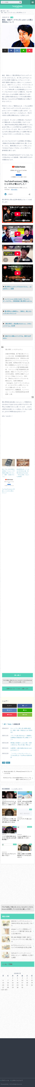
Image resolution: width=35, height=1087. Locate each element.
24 (22, 985)
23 (17, 985)
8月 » (6, 989)
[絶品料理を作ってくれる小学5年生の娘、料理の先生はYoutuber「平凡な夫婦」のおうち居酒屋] (23, 462)
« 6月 (2, 989)
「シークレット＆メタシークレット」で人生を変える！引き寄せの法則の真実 (21, 755)
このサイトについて (17, 1080)
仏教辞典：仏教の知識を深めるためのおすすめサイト (21, 749)
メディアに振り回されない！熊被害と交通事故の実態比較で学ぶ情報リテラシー (21, 737)
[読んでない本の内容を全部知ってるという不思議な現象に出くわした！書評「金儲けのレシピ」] (8, 462)
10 (22, 980)
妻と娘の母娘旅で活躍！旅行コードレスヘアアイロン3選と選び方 (21, 939)
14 (8, 983)
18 (27, 983)
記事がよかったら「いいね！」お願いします (17, 688)
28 (8, 987)
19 (32, 983)
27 (3, 987)
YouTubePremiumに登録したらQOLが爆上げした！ (8, 490)
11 (27, 980)
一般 (4, 724)
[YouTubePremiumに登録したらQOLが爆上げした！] (8, 482)
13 (3, 983)
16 (17, 983)
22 (13, 985)
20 (3, 985)
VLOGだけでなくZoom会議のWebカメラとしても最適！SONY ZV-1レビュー (17, 778)
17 (22, 983)
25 (27, 985)
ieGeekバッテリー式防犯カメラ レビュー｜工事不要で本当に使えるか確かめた (21, 931)
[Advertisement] (16, 64)
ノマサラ (10, 1084)
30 (17, 987)
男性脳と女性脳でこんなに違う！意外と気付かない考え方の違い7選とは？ (21, 744)
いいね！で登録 (7, 964)
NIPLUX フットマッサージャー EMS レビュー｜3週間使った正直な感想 (22, 955)
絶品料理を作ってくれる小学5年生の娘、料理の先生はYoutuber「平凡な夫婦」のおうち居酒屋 (23, 472)
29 (13, 987)
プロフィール (5, 1080)
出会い (10, 724)
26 (32, 985)
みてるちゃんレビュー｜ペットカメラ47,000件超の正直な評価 (21, 946)
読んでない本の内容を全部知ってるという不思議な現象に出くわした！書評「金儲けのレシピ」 (8, 472)
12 (32, 980)
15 (13, 983)
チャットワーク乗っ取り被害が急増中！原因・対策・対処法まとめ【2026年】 (21, 730)
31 (22, 987)
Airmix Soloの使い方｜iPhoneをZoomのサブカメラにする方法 (18, 772)
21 (8, 985)
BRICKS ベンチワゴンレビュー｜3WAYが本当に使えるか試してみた (21, 923)
